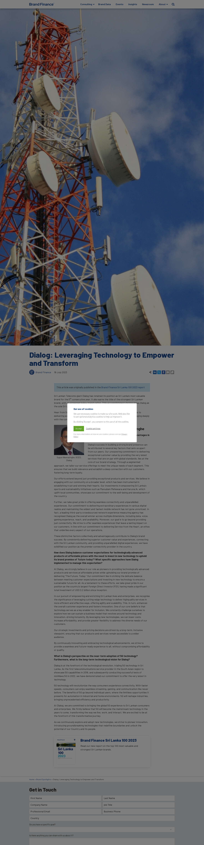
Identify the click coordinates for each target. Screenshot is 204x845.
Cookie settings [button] (93, 428)
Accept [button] (78, 428)
